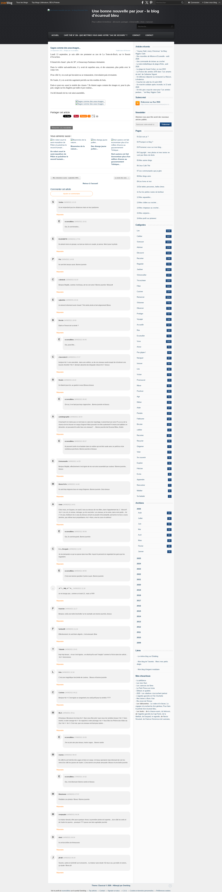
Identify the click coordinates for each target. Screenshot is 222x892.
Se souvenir (141, 457)
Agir (138, 397)
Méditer (139, 491)
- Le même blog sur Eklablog (147, 656)
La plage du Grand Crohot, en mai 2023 (151, 69)
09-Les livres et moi (144, 181)
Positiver (140, 391)
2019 (139, 590)
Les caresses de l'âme (145, 686)
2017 (139, 601)
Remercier (140, 297)
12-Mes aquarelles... (144, 197)
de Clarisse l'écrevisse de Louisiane (156, 719)
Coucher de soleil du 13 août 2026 (149, 82)
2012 (139, 627)
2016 (139, 606)
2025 (139, 558)
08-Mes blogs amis (144, 176)
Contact (136, 35)
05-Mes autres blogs (144, 160)
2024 (139, 564)
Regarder (140, 264)
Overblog (126, 885)
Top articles (93, 891)
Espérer (140, 463)
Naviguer (140, 358)
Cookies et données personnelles (142, 891)
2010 (139, 637)
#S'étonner (127, 50)
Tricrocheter (141, 280)
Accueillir (140, 325)
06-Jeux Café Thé (143, 166)
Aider (139, 408)
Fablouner (140, 419)
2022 (139, 574)
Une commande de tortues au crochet (151, 61)
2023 (139, 569)
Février (140, 546)
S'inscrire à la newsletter (61, 128)
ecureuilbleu (66, 891)
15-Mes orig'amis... (144, 213)
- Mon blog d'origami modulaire (148, 669)
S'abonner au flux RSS (150, 102)
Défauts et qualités (144, 691)
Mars (140, 540)
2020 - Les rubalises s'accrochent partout (152, 693)
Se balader (141, 496)
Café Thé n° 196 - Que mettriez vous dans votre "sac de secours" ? (95, 35)
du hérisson (165, 711)
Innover (139, 363)
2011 (139, 632)
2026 (139, 509)
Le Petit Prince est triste (146, 688)
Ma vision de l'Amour (144, 701)
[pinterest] (151, 2)
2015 (139, 611)
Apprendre (140, 480)
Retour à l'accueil (90, 183)
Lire (138, 231)
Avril (139, 535)
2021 (139, 579)
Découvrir (140, 253)
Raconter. (140, 435)
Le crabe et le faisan (158, 704)
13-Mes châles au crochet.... (147, 202)
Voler (139, 452)
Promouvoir (141, 380)
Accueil (55, 35)
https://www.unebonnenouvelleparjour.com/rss (156, 104)
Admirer (140, 247)
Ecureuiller (141, 336)
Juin (139, 524)
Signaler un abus (114, 891)
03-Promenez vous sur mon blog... (150, 147)
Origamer (140, 446)
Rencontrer (141, 485)
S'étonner (140, 303)
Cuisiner (140, 291)
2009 (139, 643)
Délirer (139, 402)
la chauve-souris (154, 711)
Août (140, 513)
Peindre (139, 413)
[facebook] (142, 2)
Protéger (140, 314)
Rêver (139, 386)
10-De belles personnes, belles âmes (150, 187)
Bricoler (139, 424)
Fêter (139, 286)
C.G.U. (125, 891)
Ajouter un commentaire (71, 194)
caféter (139, 430)
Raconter (140, 258)
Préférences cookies (163, 891)
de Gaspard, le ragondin (151, 716)
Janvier (141, 551)
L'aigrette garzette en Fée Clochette (150, 696)
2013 (139, 622)
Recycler (140, 441)
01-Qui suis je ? (143, 137)
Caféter (139, 236)
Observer (140, 308)
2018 (139, 595)
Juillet (140, 518)
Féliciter (140, 468)
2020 (139, 585)
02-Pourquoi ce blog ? (145, 142)
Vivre (139, 341)
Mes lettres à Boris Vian (146, 698)
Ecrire (139, 474)
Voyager (140, 319)
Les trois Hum (142, 683)
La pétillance (141, 680)
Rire (138, 330)
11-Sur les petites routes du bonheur (150, 192)
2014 (139, 616)
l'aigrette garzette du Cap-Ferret (149, 714)
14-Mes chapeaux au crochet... (148, 208)
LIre (138, 369)
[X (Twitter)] (146, 2)
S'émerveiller (141, 275)
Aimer (139, 347)
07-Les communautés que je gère (149, 171)
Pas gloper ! (141, 352)
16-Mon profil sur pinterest (146, 218)
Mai (139, 529)
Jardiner (140, 269)
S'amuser (140, 242)
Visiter (139, 374)
